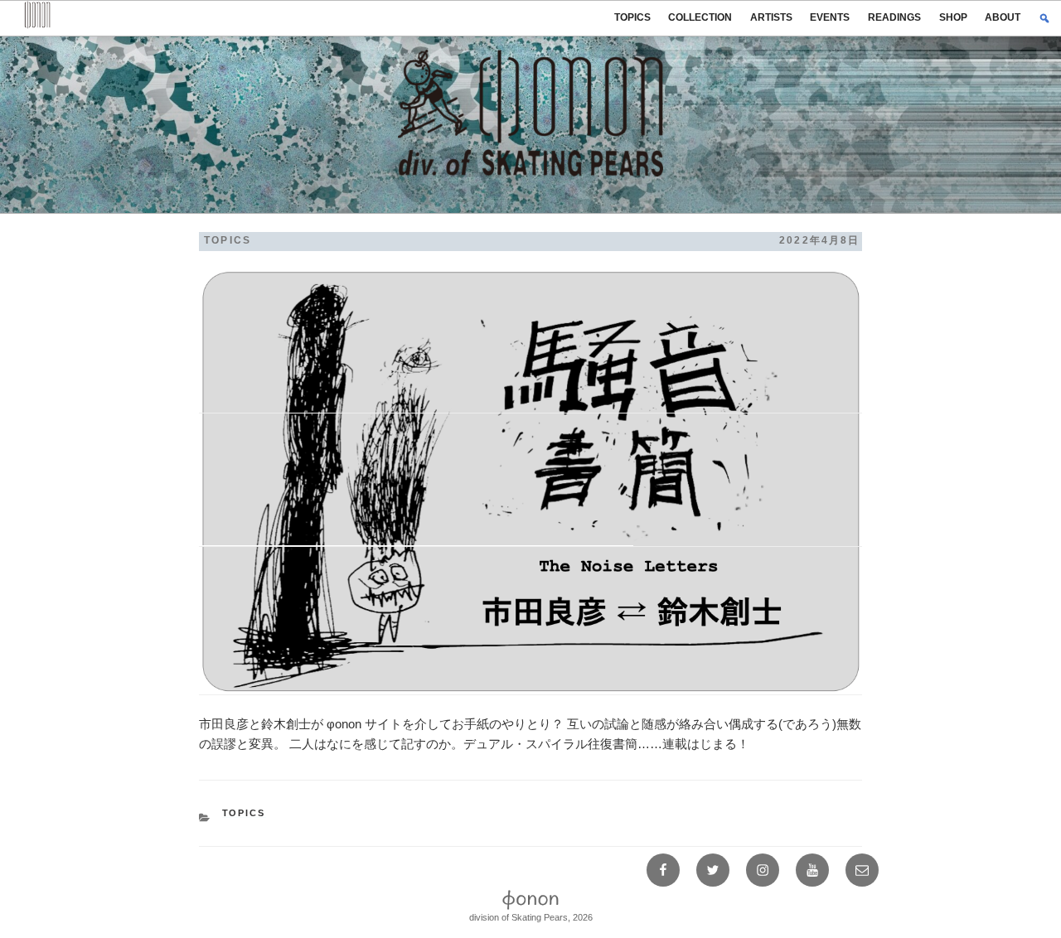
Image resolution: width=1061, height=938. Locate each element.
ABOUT (1002, 17)
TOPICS (632, 17)
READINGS (894, 17)
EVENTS (830, 17)
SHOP (953, 17)
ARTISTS (771, 17)
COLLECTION (700, 17)
